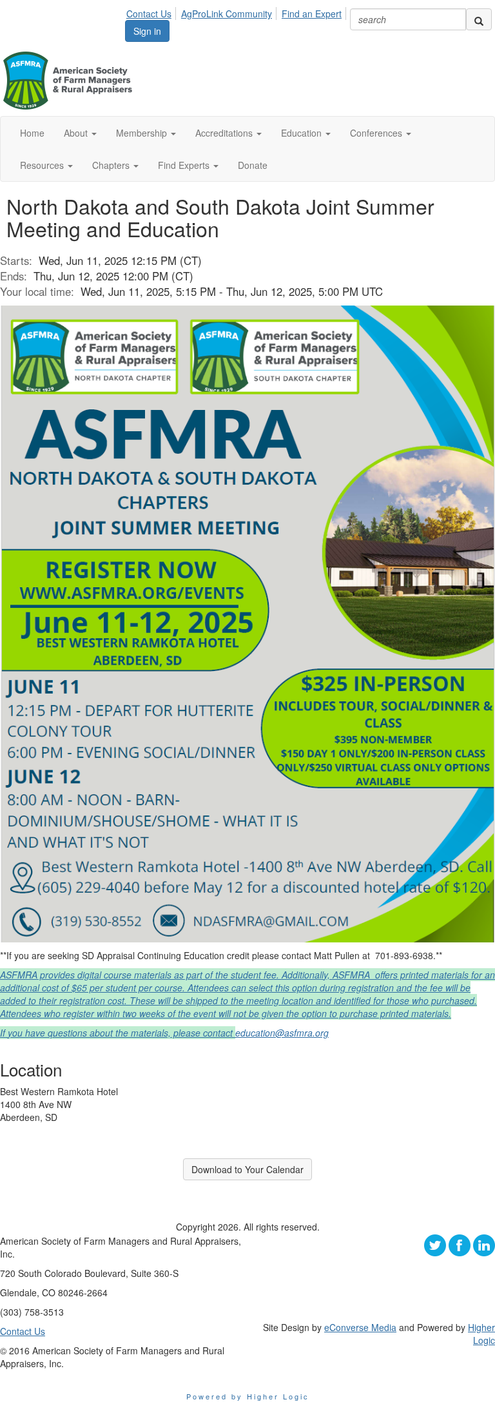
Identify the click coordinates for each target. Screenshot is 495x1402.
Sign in (147, 30)
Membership (143, 132)
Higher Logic (481, 1334)
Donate (252, 165)
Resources (43, 165)
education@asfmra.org (282, 1032)
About (77, 132)
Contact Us (148, 13)
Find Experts (185, 165)
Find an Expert (312, 13)
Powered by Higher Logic (247, 1396)
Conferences (377, 132)
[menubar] (237, 11)
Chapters (112, 165)
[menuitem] (152, 11)
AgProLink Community (226, 13)
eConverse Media (360, 1327)
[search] (479, 19)
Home (32, 132)
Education (302, 132)
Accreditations (225, 132)
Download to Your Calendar (247, 1169)
